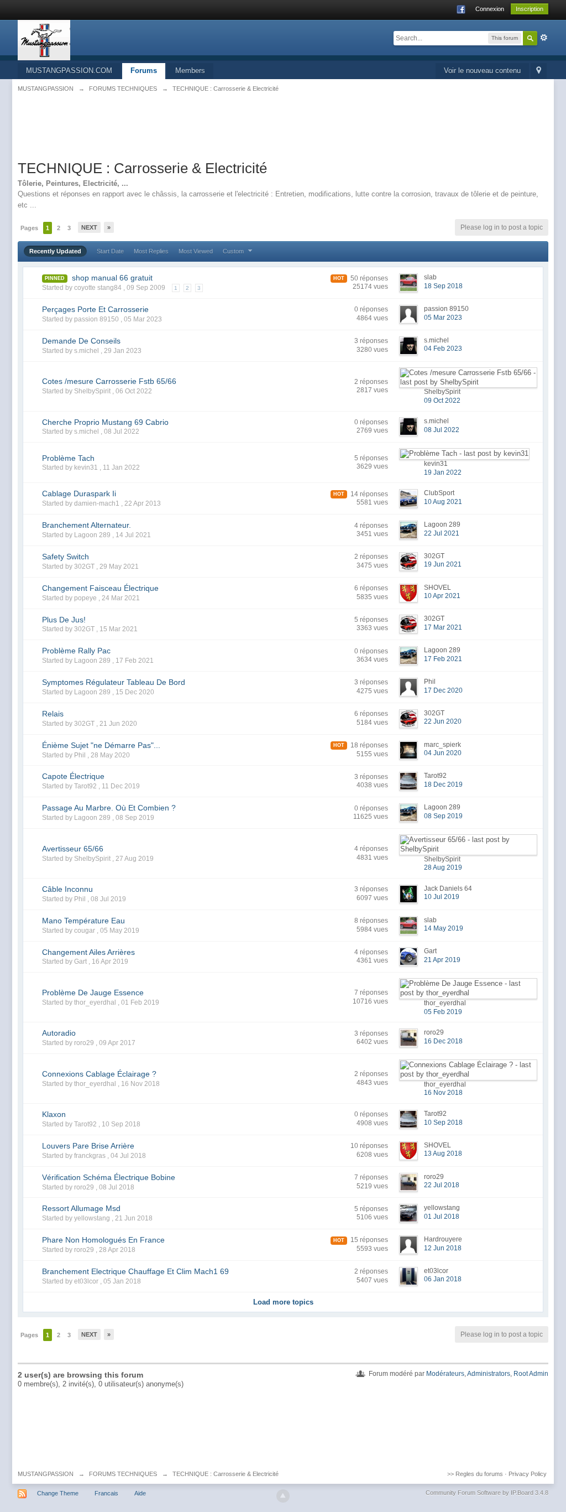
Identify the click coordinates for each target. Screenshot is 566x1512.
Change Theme (57, 1493)
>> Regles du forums (475, 1474)
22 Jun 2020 (443, 721)
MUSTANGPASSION (46, 1474)
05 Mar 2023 (443, 317)
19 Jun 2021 (443, 564)
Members (190, 70)
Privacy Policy (528, 1474)
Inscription (529, 9)
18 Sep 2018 (443, 286)
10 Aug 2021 (443, 502)
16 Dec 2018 (443, 1041)
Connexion (489, 9)
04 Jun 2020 (443, 753)
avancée (543, 37)
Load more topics (283, 1302)
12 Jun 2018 (443, 1248)
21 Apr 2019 (442, 960)
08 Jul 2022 (441, 430)
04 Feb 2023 (443, 348)
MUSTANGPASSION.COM (69, 70)
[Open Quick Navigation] (539, 71)
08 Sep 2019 (443, 816)
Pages (29, 228)
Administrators (488, 1374)
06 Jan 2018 (443, 1279)
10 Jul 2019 (441, 897)
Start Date (110, 251)
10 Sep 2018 (443, 1122)
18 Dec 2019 (443, 784)
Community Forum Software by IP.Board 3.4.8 (487, 1492)
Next (89, 227)
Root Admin (530, 1374)
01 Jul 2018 (441, 1216)
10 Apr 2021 (442, 596)
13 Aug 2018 (443, 1153)
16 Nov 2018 (443, 1093)
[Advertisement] (283, 132)
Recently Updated (55, 251)
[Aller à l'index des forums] (44, 39)
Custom (234, 251)
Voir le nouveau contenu (482, 70)
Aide (140, 1493)
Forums (143, 70)
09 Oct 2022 (442, 400)
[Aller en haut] (283, 1496)
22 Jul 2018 (441, 1185)
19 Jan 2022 (443, 472)
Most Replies (151, 251)
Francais (106, 1493)
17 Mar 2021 (443, 627)
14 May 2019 (443, 928)
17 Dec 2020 (443, 690)
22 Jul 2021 (441, 533)
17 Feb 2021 (443, 659)
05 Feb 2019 (443, 1012)
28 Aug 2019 (443, 867)
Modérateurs (445, 1374)
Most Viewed (196, 251)
